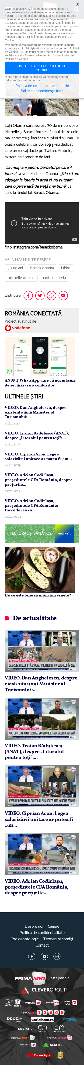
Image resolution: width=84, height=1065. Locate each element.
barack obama (42, 268)
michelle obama (21, 277)
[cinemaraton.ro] (42, 1028)
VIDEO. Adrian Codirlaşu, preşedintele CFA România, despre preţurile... (39, 479)
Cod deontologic (24, 939)
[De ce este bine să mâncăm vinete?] (40, 569)
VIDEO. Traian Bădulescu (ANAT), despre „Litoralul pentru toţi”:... (37, 436)
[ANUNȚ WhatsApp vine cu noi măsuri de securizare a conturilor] (40, 356)
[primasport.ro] (42, 1012)
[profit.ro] (14, 1019)
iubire (65, 268)
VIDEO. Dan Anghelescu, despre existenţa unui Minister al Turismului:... (35, 412)
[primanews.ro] (52, 1003)
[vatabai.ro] (60, 1055)
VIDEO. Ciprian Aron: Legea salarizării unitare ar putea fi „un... (38, 457)
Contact (42, 945)
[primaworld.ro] (28, 1045)
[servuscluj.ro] (38, 1055)
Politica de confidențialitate (42, 933)
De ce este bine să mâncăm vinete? (38, 595)
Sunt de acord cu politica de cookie (42, 68)
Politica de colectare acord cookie (42, 86)
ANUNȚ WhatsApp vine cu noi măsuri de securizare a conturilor (40, 383)
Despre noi (34, 927)
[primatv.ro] (9, 1003)
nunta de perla (54, 277)
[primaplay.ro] (70, 1003)
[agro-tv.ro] (53, 1045)
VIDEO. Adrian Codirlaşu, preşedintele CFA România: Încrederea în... (31, 505)
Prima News (30, 978)
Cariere (53, 927)
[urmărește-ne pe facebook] (31, 956)
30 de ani (15, 268)
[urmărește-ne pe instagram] (56, 956)
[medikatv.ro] (25, 1028)
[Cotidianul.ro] (42, 1019)
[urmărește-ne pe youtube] (44, 956)
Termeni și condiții (58, 939)
